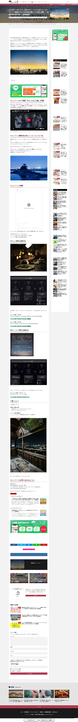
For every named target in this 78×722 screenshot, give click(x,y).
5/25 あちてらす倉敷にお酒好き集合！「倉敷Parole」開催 (62, 227)
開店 (58, 63)
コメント (12, 636)
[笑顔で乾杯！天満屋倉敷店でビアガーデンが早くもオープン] (55, 224)
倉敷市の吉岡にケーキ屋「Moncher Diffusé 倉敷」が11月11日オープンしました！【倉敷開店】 (64, 146)
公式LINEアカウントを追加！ (46, 720)
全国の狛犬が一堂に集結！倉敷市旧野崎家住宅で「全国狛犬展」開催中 (62, 218)
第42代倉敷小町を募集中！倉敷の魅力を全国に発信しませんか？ (62, 202)
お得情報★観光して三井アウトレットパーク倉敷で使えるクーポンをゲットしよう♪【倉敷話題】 (25, 511)
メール (11, 651)
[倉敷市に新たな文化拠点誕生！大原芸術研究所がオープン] (55, 290)
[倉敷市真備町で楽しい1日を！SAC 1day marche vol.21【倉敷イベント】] (55, 264)
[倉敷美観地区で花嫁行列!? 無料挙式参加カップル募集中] (55, 237)
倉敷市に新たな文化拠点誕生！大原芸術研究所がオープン (62, 289)
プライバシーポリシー (34, 712)
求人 (39, 1)
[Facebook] (14, 545)
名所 (45, 1)
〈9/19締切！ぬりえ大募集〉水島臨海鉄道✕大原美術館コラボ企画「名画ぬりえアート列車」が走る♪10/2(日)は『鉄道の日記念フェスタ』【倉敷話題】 (25, 499)
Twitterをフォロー (31, 720)
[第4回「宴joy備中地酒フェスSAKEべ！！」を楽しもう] (55, 207)
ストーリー (40, 17)
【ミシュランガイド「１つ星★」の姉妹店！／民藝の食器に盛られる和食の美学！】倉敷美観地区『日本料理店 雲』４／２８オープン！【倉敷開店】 (64, 128)
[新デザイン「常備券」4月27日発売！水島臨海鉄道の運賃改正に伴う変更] (55, 259)
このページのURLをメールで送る (28, 549)
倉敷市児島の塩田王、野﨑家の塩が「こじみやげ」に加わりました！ (62, 245)
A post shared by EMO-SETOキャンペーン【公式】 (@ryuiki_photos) (28, 227)
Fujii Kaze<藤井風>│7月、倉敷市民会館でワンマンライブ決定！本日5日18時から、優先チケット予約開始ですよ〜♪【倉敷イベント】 (64, 101)
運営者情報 (26, 712)
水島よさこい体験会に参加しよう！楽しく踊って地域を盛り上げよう (62, 197)
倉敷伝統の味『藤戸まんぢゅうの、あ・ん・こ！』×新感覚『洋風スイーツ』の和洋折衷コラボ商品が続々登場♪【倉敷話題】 (34, 608)
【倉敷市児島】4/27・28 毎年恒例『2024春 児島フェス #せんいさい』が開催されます (62, 272)
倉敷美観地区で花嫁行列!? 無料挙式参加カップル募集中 (62, 236)
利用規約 (41, 712)
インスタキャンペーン (31, 17)
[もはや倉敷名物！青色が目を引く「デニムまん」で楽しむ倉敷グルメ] (55, 215)
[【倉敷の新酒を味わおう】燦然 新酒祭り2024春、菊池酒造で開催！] (55, 295)
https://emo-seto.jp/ (21, 152)
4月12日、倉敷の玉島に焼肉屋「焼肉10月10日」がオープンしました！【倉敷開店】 (64, 66)
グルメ (29, 1)
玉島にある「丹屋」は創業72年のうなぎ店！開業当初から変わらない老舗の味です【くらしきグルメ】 (64, 93)
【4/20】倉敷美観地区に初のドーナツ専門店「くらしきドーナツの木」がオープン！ (62, 267)
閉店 (58, 178)
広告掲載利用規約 (47, 712)
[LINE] (36, 545)
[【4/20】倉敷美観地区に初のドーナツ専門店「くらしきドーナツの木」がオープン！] (55, 268)
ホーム (20, 1)
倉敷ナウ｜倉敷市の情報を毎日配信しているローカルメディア (42, 714)
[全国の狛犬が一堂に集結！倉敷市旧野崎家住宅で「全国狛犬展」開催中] (55, 219)
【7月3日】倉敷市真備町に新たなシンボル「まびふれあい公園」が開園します (62, 193)
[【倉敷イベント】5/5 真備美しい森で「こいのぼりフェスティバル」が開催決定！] (55, 250)
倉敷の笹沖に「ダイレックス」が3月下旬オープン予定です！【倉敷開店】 (64, 154)
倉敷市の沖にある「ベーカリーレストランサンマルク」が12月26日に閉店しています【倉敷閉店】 (64, 181)
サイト (11, 655)
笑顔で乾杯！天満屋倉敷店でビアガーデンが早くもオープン (62, 223)
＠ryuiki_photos (24, 233)
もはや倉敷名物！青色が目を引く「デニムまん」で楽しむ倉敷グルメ (62, 214)
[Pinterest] (43, 545)
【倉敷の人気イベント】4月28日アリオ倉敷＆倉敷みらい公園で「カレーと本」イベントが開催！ (62, 285)
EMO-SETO (26, 17)
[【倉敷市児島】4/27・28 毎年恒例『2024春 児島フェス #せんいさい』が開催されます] (55, 273)
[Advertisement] (28, 32)
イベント (35, 1)
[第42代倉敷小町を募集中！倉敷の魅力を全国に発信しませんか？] (55, 203)
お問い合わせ (54, 712)
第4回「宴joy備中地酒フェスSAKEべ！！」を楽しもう (62, 206)
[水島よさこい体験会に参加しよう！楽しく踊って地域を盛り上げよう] (55, 198)
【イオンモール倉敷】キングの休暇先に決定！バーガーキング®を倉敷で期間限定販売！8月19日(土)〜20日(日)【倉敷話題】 (34, 616)
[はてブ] (28, 545)
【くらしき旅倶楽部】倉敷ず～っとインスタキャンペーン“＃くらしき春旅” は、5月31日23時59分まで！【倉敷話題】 (34, 623)
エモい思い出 (37, 17)
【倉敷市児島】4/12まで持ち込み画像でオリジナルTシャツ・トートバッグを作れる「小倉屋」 (62, 280)
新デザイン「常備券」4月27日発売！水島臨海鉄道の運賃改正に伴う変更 (62, 258)
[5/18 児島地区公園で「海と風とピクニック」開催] (55, 241)
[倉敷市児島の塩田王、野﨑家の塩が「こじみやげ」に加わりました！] (55, 246)
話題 (32, 1)
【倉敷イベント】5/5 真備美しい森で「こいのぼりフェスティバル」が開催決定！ (62, 249)
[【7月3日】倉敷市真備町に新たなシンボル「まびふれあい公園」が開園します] (55, 194)
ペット (42, 1)
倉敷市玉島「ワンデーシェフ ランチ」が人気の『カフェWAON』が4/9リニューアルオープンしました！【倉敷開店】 (64, 119)
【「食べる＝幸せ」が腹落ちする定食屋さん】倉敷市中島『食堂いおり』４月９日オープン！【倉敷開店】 (64, 74)
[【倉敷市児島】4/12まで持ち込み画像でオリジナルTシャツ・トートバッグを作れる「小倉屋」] (55, 281)
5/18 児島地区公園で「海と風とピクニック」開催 (62, 240)
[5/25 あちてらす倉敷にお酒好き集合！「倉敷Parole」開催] (55, 228)
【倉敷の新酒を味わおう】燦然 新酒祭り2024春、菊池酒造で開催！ (62, 294)
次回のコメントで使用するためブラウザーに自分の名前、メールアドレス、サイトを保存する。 (27, 660)
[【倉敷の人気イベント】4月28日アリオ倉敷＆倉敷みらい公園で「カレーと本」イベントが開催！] (55, 286)
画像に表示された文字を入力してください (17, 661)
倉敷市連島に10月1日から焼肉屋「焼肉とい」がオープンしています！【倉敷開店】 (64, 173)
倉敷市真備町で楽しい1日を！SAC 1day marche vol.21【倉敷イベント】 (62, 263)
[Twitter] (21, 545)
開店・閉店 (24, 1)
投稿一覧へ (35, 595)
